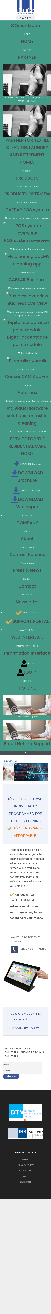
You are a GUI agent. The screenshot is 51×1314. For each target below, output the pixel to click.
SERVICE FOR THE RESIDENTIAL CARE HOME (27, 431)
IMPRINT (25, 1159)
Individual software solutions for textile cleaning (27, 401)
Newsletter (27, 594)
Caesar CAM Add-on (27, 369)
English (28, 17)
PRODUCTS (27, 171)
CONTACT (25, 1176)
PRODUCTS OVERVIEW (27, 186)
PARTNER (27, 50)
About (27, 531)
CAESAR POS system (27, 202)
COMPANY (27, 515)
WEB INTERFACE (27, 629)
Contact (27, 579)
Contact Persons (27, 547)
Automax (27, 385)
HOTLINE (27, 681)
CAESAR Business (27, 272)
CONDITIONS (25, 1170)
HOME (27, 34)
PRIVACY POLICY (26, 1165)
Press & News (27, 563)
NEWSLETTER (25, 1182)
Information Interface (27, 645)
